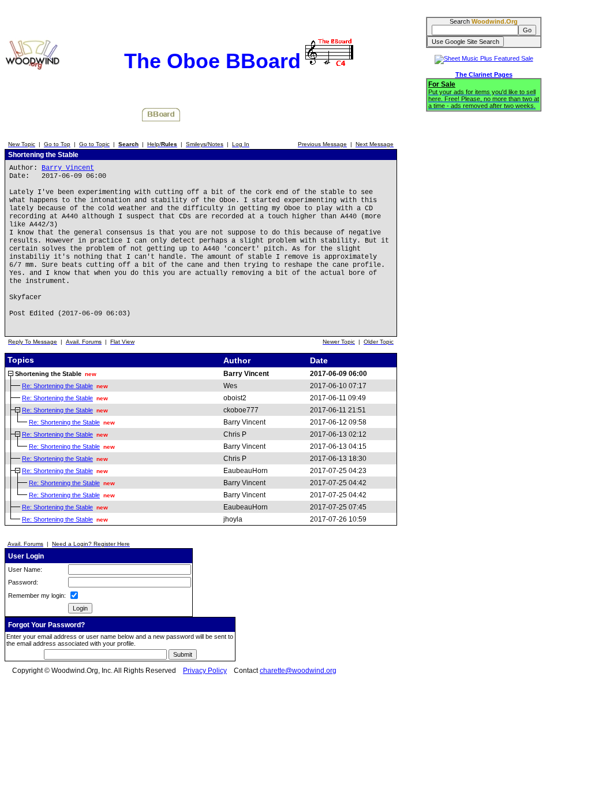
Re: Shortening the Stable (57, 385)
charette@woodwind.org (298, 671)
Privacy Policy (205, 671)
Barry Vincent (68, 168)
